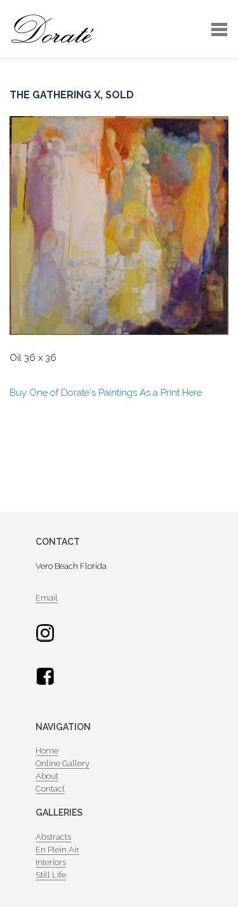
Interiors (51, 862)
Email (47, 598)
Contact (50, 788)
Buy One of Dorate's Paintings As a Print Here (106, 392)
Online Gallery (62, 763)
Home (47, 750)
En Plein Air (57, 849)
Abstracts (53, 837)
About (47, 776)
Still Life (51, 875)
